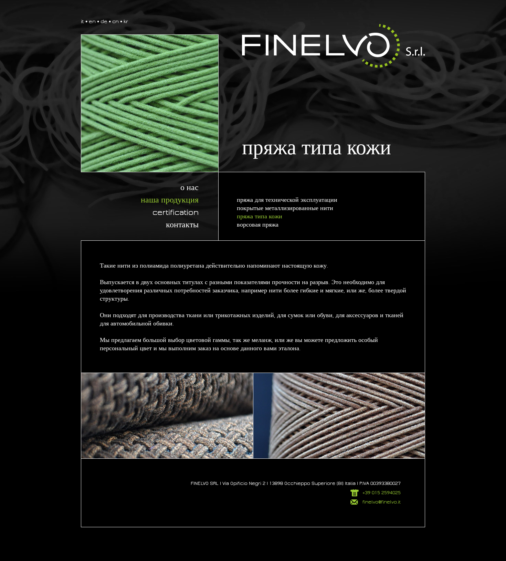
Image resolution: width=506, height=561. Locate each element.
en (92, 21)
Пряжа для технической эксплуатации (287, 200)
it (82, 21)
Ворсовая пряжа (257, 224)
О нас (189, 188)
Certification (175, 212)
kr (126, 21)
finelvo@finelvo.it (381, 502)
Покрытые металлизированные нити (285, 208)
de (104, 21)
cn (115, 21)
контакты (182, 225)
